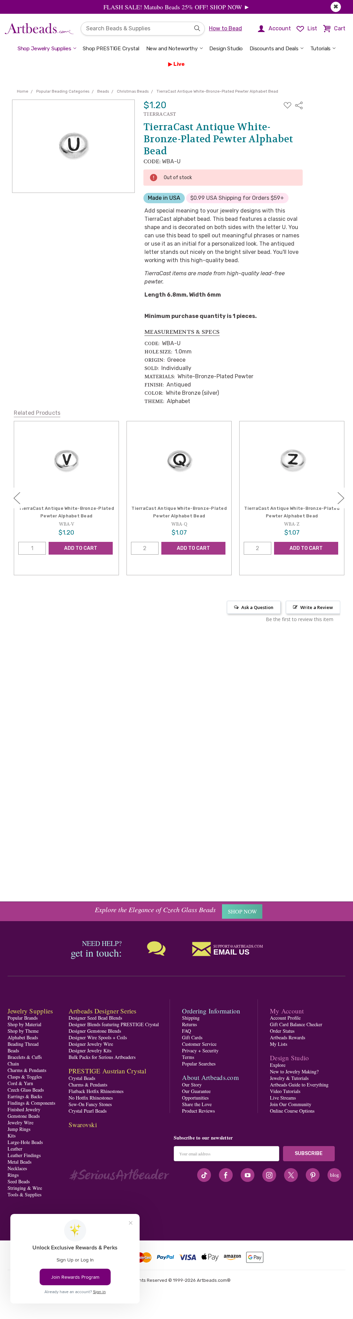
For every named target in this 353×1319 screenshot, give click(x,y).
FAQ (186, 1031)
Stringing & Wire (25, 1188)
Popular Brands (23, 1017)
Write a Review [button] (316, 607)
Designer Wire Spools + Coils (98, 1037)
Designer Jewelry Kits (90, 1050)
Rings (13, 1175)
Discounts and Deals (274, 48)
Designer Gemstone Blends (95, 1031)
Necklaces (17, 1168)
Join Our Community (290, 1104)
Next (341, 497)
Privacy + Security (200, 1050)
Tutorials (320, 48)
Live (179, 64)
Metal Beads (19, 1161)
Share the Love (197, 1104)
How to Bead (225, 28)
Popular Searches (198, 1063)
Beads (13, 1050)
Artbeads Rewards (287, 1037)
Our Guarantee (196, 1091)
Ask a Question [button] (257, 607)
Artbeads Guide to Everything (299, 1084)
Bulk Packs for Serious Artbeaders (102, 1057)
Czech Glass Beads (26, 1089)
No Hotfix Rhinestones (91, 1097)
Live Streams (283, 1097)
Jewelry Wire (20, 1122)
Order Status (282, 1031)
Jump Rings (19, 1129)
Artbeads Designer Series (103, 1011)
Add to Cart (80, 548)
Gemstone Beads (24, 1116)
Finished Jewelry (24, 1109)
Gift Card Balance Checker (296, 1024)
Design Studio (226, 48)
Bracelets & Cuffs (25, 1057)
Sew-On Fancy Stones (90, 1104)
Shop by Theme (23, 1031)
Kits (12, 1135)
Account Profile (285, 1017)
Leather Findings (24, 1155)
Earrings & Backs (25, 1096)
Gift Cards (192, 1037)
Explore (277, 1065)
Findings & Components (31, 1103)
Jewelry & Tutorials (289, 1078)
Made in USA (164, 198)
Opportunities (195, 1097)
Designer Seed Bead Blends (95, 1017)
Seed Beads (19, 1181)
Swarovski (83, 1124)
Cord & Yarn (20, 1083)
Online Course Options (292, 1110)
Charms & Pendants (27, 1070)
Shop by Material (24, 1024)
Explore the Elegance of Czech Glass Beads (155, 909)
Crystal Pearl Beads (88, 1110)
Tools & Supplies (24, 1194)
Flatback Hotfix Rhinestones (96, 1091)
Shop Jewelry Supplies (44, 48)
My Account (287, 1011)
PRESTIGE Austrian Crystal (107, 1070)
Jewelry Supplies (30, 1011)
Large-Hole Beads (25, 1142)
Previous (17, 497)
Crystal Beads (82, 1078)
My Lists (278, 1044)
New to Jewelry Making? (294, 1071)
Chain (13, 1063)
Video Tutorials (285, 1091)
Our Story (192, 1084)
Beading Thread (23, 1044)
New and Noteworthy (172, 48)
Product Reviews (198, 1110)
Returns (189, 1024)
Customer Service (199, 1044)
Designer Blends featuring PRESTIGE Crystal (114, 1024)
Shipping (191, 1017)
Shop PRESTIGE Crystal (111, 48)
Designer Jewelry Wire (91, 1044)
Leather (15, 1148)
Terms (188, 1057)
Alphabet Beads (23, 1037)
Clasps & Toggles (25, 1076)
